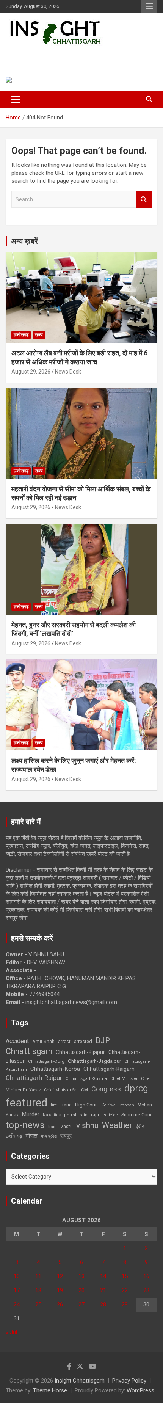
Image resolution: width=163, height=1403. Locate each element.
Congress (106, 1089)
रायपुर (66, 1136)
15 (125, 1276)
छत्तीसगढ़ (14, 1136)
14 (103, 1276)
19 (60, 1290)
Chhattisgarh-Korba (55, 1069)
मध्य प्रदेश (49, 1136)
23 (146, 1290)
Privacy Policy (129, 1380)
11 (38, 1276)
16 (146, 1276)
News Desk (68, 372)
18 (38, 1290)
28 (103, 1304)
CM (84, 1089)
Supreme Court (137, 1114)
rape (95, 1114)
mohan (127, 1105)
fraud (66, 1105)
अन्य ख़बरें (24, 241)
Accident (17, 1041)
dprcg (136, 1088)
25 (38, 1304)
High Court (86, 1105)
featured (26, 1102)
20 (81, 1290)
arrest (64, 1041)
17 (17, 1290)
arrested (83, 1041)
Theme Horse (50, 1390)
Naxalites (52, 1114)
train (52, 1126)
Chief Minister (124, 1078)
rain (84, 1114)
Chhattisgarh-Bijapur (80, 1052)
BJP (103, 1040)
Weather (117, 1125)
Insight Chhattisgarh (59, 55)
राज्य (39, 334)
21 (103, 1290)
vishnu (87, 1125)
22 (125, 1290)
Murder (30, 1114)
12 (60, 1276)
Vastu (66, 1126)
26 (60, 1304)
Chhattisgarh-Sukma (86, 1078)
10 (17, 1276)
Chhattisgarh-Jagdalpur (94, 1061)
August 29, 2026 (30, 372)
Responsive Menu (149, 6)
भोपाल (31, 1135)
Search (144, 199)
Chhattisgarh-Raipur (34, 1077)
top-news (25, 1124)
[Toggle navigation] (16, 99)
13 (81, 1276)
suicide (111, 1115)
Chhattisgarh (29, 1051)
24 (17, 1304)
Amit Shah (43, 1041)
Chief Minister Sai (61, 1090)
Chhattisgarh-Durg (46, 1061)
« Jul (11, 1332)
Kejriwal (109, 1105)
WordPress (140, 1390)
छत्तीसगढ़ (21, 334)
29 (125, 1304)
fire (54, 1105)
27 (81, 1304)
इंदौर (140, 1126)
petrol (70, 1115)
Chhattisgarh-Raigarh (109, 1069)
